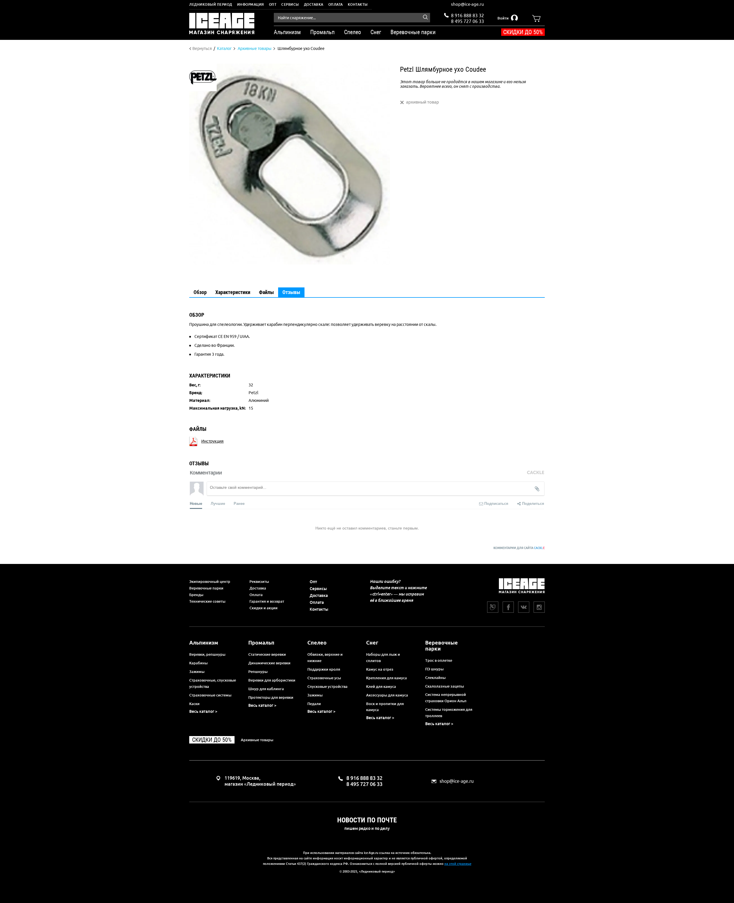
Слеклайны (435, 678)
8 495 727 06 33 (467, 21)
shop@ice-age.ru (467, 4)
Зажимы (196, 672)
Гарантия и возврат (266, 601)
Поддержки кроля (323, 669)
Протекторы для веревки (270, 697)
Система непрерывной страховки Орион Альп (445, 697)
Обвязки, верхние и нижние (325, 657)
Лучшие (218, 503)
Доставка (313, 4)
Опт (273, 4)
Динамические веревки (269, 663)
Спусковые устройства (327, 686)
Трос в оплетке (438, 660)
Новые (196, 503)
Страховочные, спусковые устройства (212, 683)
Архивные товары (257, 740)
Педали (314, 704)
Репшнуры (258, 672)
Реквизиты (259, 581)
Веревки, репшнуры (207, 654)
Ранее (239, 503)
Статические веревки (267, 654)
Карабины (198, 663)
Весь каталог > (203, 711)
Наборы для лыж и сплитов (383, 657)
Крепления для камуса (386, 678)
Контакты (358, 4)
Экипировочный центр (209, 581)
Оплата (335, 4)
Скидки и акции (263, 608)
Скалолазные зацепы (444, 686)
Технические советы (207, 601)
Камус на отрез (379, 669)
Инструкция (212, 441)
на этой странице (457, 863)
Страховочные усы (324, 678)
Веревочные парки (206, 588)
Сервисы (290, 4)
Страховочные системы (210, 695)
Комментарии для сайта (519, 548)
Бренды (196, 595)
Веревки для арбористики (271, 680)
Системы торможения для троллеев (448, 712)
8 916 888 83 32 (467, 15)
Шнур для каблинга (266, 689)
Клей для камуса (381, 686)
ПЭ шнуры (434, 669)
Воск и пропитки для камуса (385, 707)
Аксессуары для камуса (387, 695)
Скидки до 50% (523, 32)
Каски (194, 704)
